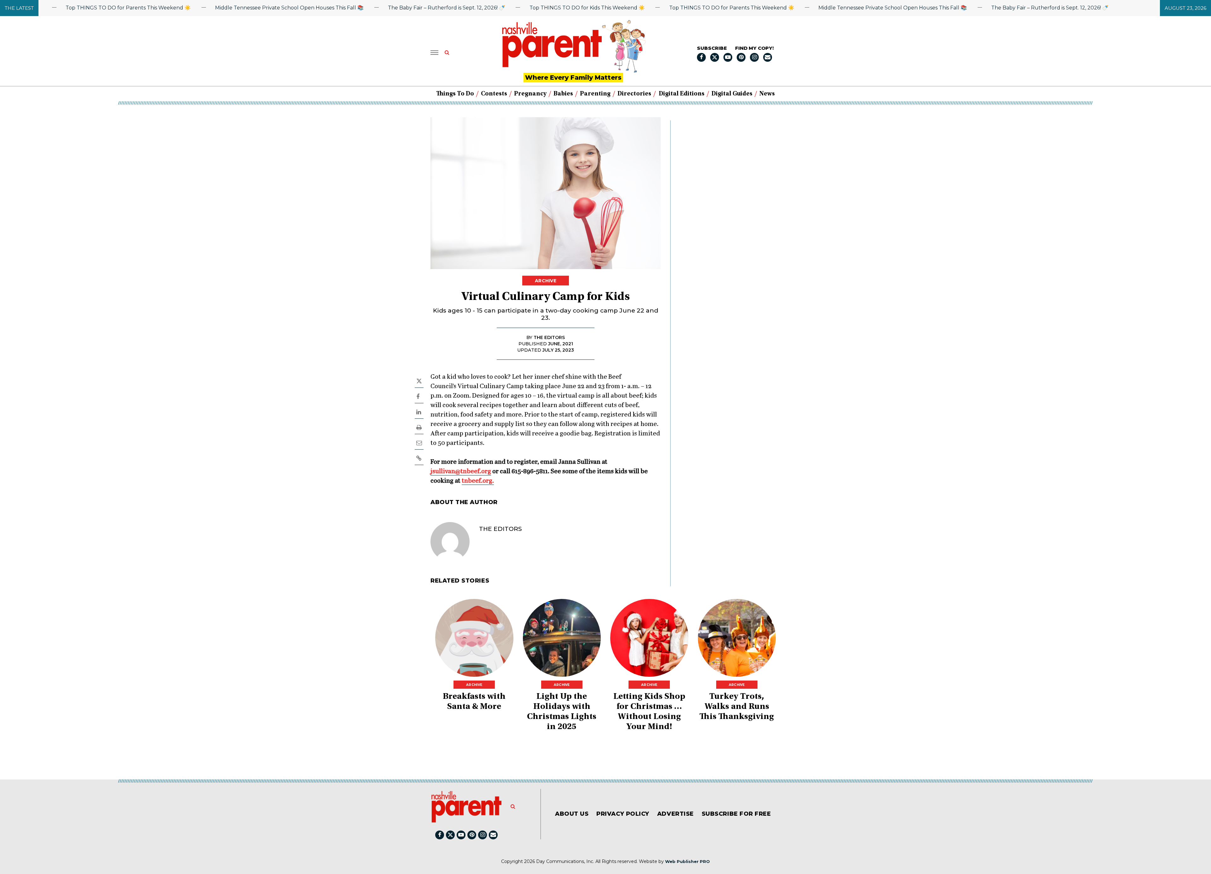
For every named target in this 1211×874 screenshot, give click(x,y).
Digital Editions (682, 94)
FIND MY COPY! (754, 48)
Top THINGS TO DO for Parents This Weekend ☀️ (99, 8)
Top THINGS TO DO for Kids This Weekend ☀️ (558, 8)
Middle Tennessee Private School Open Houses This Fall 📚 (261, 8)
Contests (494, 94)
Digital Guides (731, 94)
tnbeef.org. (478, 481)
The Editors (500, 528)
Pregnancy (530, 94)
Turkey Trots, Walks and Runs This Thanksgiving (736, 707)
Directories (634, 94)
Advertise (675, 813)
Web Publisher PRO (687, 861)
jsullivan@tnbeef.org (460, 471)
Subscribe (712, 48)
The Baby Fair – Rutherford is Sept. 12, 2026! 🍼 (418, 8)
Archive (545, 281)
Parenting (595, 94)
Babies (563, 94)
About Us (571, 813)
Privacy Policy (622, 813)
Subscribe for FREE (736, 813)
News (767, 94)
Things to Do (455, 94)
